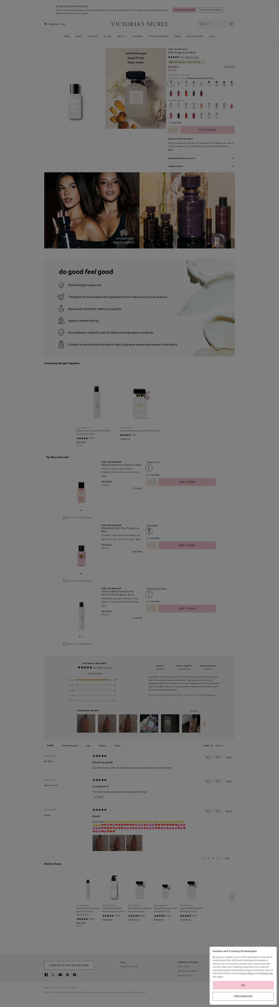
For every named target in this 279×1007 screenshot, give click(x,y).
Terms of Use (266, 973)
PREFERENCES (243, 996)
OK (243, 985)
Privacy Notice (246, 973)
